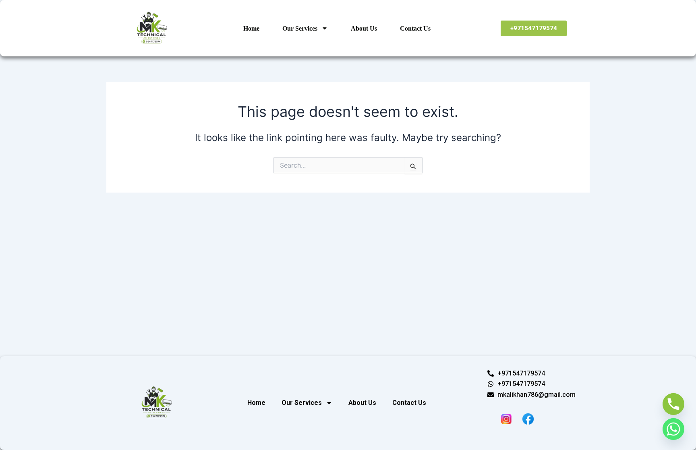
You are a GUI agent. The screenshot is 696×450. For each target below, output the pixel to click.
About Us (364, 28)
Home (251, 28)
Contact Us (415, 28)
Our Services (299, 28)
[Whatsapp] (673, 429)
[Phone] (673, 404)
